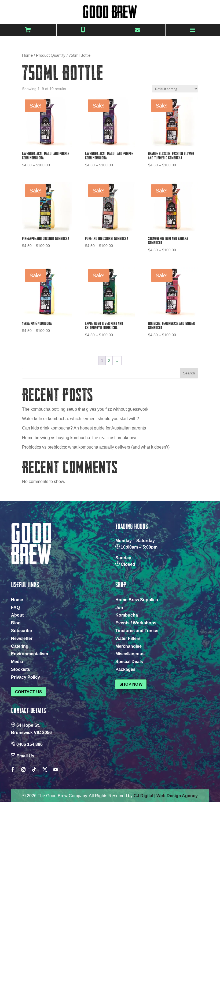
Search (189, 373)
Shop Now (130, 684)
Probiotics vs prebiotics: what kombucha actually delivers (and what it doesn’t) (96, 447)
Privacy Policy (25, 677)
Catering (19, 646)
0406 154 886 (29, 744)
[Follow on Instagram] (23, 769)
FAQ (15, 607)
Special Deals (129, 661)
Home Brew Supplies (136, 599)
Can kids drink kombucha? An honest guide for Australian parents (84, 428)
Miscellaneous (130, 654)
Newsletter (21, 638)
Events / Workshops (135, 623)
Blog (16, 623)
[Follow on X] (45, 769)
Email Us (25, 756)
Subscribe (21, 630)
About (17, 615)
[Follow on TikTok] (34, 769)
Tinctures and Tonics (136, 630)
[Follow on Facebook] (12, 769)
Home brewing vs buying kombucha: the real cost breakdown (80, 437)
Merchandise (128, 646)
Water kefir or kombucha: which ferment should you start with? (80, 418)
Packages (125, 669)
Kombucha (126, 615)
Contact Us (28, 691)
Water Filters (128, 638)
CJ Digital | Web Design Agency (166, 795)
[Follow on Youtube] (55, 769)
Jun (119, 607)
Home (27, 55)
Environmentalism (29, 654)
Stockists (20, 669)
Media (17, 661)
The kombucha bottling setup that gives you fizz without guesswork (85, 409)
